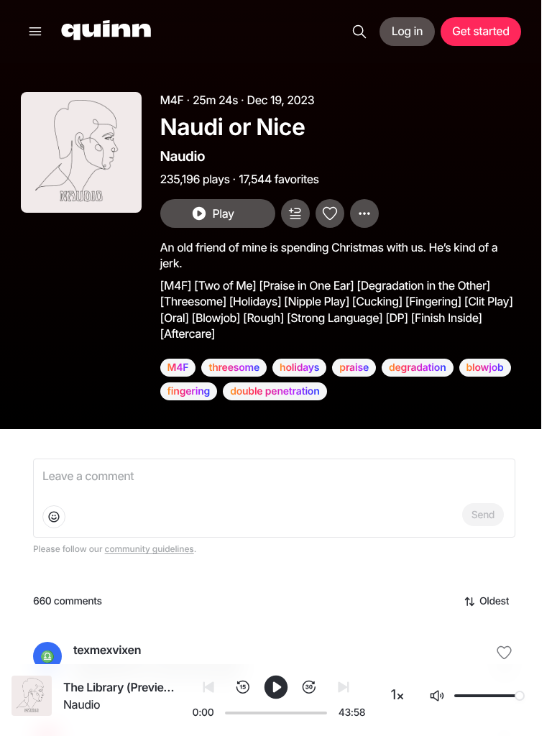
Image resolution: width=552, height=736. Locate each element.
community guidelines (149, 548)
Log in (407, 31)
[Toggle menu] (35, 31)
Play (223, 213)
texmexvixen (107, 650)
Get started (480, 31)
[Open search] (359, 31)
